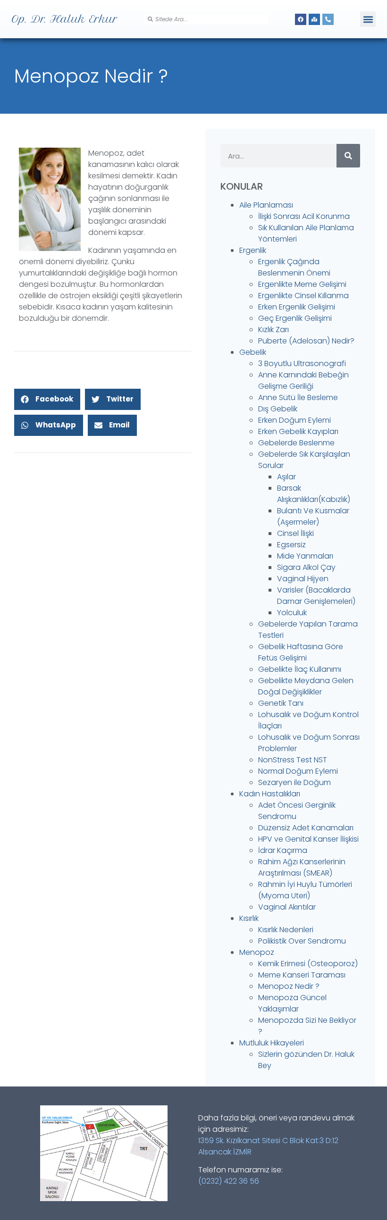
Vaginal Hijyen (302, 578)
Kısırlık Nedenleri (285, 929)
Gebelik (252, 352)
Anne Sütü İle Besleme (298, 397)
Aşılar (286, 476)
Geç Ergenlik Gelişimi (295, 318)
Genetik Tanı (280, 703)
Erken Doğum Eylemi (294, 420)
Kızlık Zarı (273, 329)
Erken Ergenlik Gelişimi (296, 306)
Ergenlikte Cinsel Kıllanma (303, 295)
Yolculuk (292, 612)
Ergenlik (252, 250)
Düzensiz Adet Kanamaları (305, 827)
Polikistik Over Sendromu (302, 941)
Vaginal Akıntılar (287, 907)
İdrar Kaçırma (282, 850)
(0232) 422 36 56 (228, 1181)
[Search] (348, 155)
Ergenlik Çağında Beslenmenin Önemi (294, 267)
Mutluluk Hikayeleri (271, 1042)
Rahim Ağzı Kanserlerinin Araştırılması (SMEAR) (301, 867)
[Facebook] (300, 19)
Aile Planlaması (266, 205)
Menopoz (256, 952)
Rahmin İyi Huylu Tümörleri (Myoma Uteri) (305, 890)
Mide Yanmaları (305, 556)
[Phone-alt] (328, 19)
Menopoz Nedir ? (289, 986)
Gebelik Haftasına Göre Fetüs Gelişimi (300, 652)
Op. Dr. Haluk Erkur (64, 19)
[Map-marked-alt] (314, 19)
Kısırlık (249, 918)
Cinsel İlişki (295, 533)
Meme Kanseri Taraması (301, 974)
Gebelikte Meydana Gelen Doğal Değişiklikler (305, 686)
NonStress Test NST (292, 759)
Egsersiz (291, 544)
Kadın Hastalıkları (269, 793)
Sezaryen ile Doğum (294, 782)
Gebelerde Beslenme (296, 442)
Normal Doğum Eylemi (298, 771)
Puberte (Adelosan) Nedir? (306, 340)
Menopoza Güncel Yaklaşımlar (292, 1003)
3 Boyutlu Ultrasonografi (302, 363)
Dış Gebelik (277, 408)
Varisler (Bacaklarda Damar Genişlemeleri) (316, 596)
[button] (368, 19)
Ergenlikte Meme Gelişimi (302, 284)
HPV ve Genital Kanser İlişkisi (308, 839)
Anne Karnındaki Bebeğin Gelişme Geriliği (303, 380)
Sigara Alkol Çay (306, 567)
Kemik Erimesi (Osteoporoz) (308, 963)
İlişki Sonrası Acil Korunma (304, 216)
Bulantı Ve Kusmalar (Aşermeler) (313, 516)
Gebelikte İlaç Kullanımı (299, 669)
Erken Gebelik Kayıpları (298, 431)
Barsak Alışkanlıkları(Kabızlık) (313, 494)
